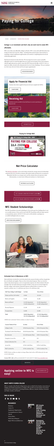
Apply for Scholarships (13, 220)
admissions (13, 39)
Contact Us (11, 408)
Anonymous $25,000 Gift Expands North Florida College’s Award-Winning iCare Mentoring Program (40, 427)
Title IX (10, 414)
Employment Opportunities (14, 410)
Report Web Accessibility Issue (15, 420)
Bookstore (10, 406)
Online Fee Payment (27, 71)
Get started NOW (42, 370)
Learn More (15, 89)
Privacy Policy (11, 416)
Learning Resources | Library (15, 412)
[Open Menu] (51, 3)
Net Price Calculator (12, 171)
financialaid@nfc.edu (43, 358)
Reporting (27, 362)
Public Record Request (13, 418)
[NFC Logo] (10, 3)
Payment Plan (27, 124)
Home (6, 39)
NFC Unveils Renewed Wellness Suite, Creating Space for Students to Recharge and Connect (41, 411)
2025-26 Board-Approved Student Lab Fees (26, 193)
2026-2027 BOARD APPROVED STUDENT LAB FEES (27, 199)
